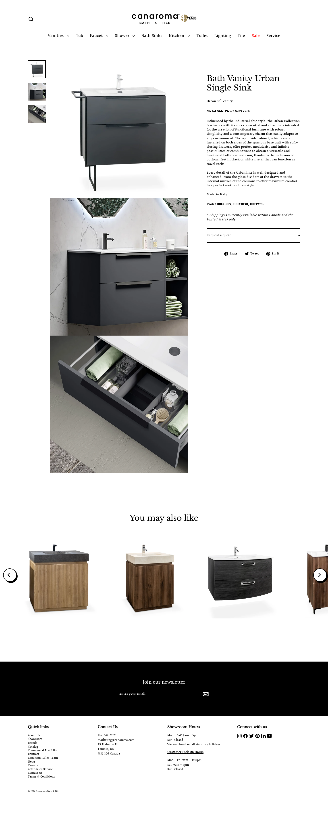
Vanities (56, 35)
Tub (79, 35)
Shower (122, 35)
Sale (256, 35)
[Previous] (10, 575)
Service (273, 35)
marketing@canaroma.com (116, 740)
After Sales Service (40, 769)
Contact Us (35, 773)
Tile (241, 35)
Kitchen (177, 35)
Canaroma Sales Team (43, 758)
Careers (33, 766)
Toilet (202, 35)
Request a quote (219, 235)
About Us (34, 736)
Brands (32, 743)
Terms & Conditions (41, 777)
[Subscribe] (205, 694)
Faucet (97, 35)
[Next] (320, 575)
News (31, 762)
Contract (33, 754)
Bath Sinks (151, 35)
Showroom (35, 739)
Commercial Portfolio (42, 751)
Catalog (33, 747)
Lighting (222, 35)
